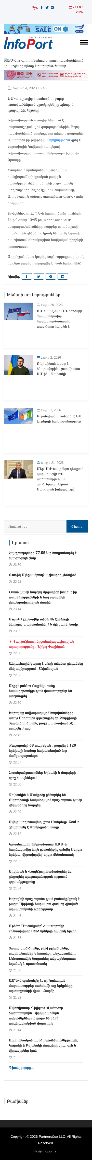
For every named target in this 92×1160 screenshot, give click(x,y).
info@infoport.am (46, 1151)
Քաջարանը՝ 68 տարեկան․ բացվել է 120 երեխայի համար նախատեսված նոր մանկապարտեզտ (42, 750)
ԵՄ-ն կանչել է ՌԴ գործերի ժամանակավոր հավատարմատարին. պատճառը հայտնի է (59, 318)
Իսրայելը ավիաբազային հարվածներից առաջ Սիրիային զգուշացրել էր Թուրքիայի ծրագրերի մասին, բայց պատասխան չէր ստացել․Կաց (43, 720)
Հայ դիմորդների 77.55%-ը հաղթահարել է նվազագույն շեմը (43, 555)
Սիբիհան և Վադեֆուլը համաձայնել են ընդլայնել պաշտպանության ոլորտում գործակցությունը (40, 876)
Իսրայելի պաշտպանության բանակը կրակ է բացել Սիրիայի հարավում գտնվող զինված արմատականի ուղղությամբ (44, 904)
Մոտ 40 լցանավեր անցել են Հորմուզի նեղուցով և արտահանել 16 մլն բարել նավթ (43, 621)
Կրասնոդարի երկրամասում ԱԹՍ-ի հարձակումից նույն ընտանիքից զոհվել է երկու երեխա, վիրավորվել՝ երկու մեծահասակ (45, 849)
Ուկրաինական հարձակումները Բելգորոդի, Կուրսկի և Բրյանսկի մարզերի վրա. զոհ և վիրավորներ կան (43, 1045)
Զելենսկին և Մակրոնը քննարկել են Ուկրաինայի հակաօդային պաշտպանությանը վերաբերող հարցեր (45, 800)
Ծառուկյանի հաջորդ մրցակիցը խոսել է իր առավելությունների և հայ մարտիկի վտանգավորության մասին (43, 597)
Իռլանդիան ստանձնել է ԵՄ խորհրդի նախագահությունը (59, 418)
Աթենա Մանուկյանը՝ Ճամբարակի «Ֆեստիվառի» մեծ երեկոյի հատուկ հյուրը (42, 928)
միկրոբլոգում (59, 140)
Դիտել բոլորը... (21, 1067)
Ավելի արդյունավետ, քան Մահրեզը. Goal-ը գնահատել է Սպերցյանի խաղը (44, 824)
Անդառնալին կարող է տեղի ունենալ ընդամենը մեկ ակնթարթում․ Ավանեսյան (46, 666)
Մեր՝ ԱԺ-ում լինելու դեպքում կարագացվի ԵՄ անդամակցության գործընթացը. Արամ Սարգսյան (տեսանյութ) (60, 479)
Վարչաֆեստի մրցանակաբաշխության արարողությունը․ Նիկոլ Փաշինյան (41, 644)
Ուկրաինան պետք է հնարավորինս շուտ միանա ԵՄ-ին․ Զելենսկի (58, 368)
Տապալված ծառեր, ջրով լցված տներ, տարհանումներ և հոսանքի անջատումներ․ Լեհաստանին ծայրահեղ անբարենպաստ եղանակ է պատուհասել (43, 955)
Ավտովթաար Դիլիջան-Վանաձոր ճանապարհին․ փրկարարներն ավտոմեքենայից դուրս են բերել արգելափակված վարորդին (36, 1015)
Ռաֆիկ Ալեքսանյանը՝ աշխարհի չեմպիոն (42, 575)
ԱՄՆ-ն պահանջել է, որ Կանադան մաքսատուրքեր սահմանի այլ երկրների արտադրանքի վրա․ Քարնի (41, 985)
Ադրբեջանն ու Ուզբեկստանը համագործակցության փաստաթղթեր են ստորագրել (40, 691)
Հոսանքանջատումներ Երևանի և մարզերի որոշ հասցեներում (42, 775)
